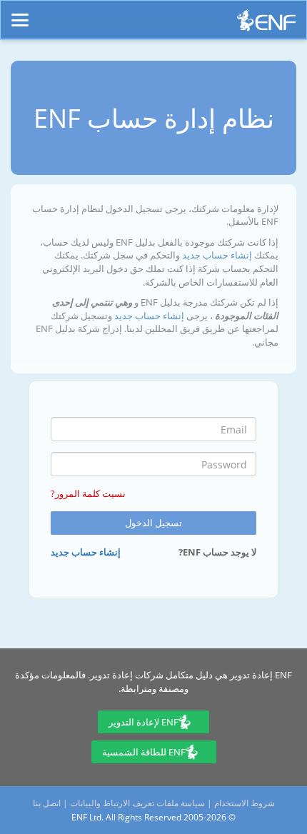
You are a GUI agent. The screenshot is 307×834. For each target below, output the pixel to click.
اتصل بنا (47, 803)
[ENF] (266, 24)
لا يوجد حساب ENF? (217, 552)
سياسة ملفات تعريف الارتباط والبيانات (137, 803)
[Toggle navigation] (20, 13)
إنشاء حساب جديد (216, 254)
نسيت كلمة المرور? (88, 493)
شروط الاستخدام (244, 803)
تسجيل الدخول (153, 522)
